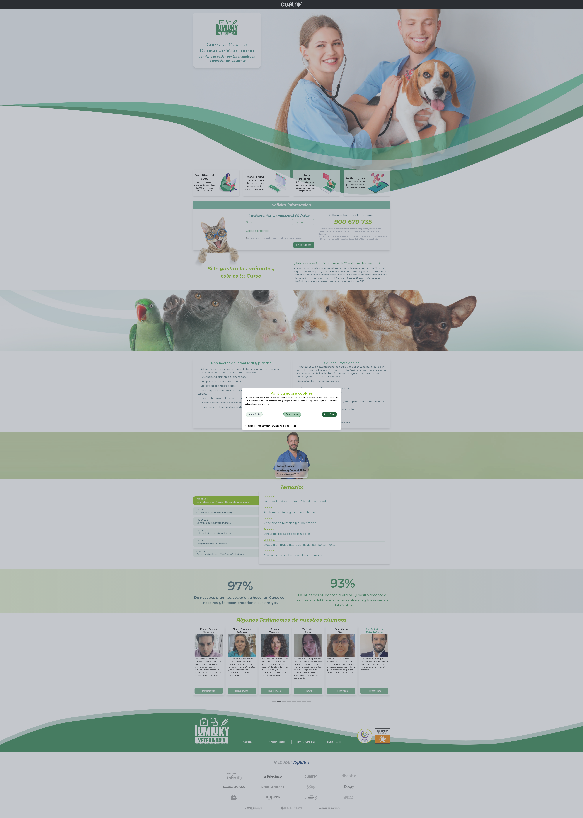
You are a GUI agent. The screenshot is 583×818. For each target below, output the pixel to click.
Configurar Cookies (292, 414)
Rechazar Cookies (254, 414)
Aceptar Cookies (329, 414)
